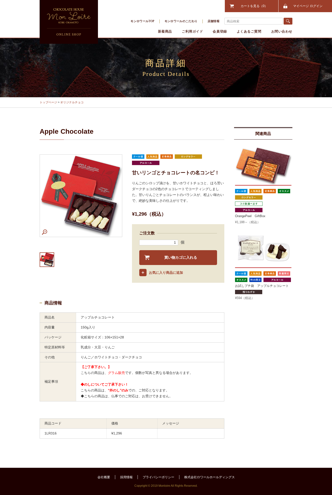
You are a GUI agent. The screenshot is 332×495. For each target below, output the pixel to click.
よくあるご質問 (249, 31)
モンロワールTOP (142, 21)
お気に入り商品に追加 (166, 272)
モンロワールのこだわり (181, 21)
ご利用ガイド (192, 31)
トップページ (48, 102)
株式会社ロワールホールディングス (209, 477)
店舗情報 (213, 21)
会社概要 (103, 477)
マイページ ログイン (308, 6)
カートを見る (252, 6)
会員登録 (220, 31)
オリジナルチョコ (72, 102)
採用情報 (126, 477)
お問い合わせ (281, 31)
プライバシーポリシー (158, 477)
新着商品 (165, 31)
